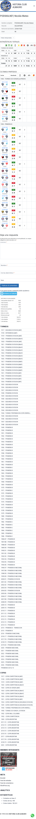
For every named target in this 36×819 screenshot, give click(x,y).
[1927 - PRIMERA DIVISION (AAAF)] (18, 361)
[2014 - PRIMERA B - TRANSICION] (18, 627)
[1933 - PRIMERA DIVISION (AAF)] (18, 378)
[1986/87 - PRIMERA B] (18, 539)
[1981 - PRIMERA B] (18, 519)
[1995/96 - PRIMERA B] (18, 564)
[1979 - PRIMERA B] (18, 513)
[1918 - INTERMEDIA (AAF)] (18, 333)
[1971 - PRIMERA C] (18, 490)
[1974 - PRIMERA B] (18, 499)
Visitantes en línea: (9, 798)
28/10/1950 (5, 89)
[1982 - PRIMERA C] (18, 522)
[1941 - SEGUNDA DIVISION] (18, 401)
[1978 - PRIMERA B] (18, 510)
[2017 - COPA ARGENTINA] (18, 736)
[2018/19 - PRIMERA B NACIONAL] (18, 642)
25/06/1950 (5, 182)
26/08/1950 (5, 148)
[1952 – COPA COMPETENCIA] (18, 716)
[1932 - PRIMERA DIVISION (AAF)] (18, 376)
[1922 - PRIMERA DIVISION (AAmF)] (18, 347)
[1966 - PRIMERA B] (18, 476)
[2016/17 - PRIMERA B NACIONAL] (18, 636)
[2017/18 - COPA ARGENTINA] (18, 739)
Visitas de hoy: (7, 801)
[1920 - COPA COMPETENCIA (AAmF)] (18, 685)
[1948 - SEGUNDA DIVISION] (18, 424)
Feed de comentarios (6, 783)
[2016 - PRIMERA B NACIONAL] (18, 633)
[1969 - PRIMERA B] (18, 484)
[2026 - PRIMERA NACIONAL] (18, 665)
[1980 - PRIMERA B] (18, 516)
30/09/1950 (5, 116)
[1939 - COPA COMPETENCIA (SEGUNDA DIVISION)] (18, 705)
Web (2, 280)
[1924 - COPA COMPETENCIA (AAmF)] (18, 690)
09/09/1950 (5, 141)
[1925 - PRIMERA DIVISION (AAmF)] (18, 356)
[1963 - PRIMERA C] (18, 467)
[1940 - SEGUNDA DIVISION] (18, 398)
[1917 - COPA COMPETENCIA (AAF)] (18, 676)
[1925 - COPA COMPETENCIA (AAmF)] (18, 693)
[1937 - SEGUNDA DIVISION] (18, 390)
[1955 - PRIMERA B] (18, 444)
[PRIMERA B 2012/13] (18, 668)
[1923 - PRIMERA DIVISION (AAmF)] (18, 350)
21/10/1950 (5, 95)
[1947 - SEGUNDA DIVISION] (18, 421)
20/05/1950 (5, 202)
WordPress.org (5, 785)
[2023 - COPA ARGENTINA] (18, 745)
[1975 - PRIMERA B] (18, 502)
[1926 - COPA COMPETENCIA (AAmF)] (18, 696)
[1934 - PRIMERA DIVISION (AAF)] (18, 381)
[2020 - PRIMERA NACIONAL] (18, 647)
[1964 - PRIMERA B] (18, 470)
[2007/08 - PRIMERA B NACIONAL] (18, 599)
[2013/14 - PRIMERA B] (18, 625)
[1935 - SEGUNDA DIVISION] (18, 384)
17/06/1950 (5, 189)
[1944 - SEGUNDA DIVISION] (18, 410)
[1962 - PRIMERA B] (18, 464)
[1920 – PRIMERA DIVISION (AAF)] (18, 341)
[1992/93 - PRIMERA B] (18, 556)
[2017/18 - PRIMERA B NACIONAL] (18, 639)
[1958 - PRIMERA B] (18, 453)
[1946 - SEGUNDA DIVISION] (18, 419)
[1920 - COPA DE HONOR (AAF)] (18, 687)
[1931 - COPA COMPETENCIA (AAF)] (18, 699)
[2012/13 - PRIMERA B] (18, 616)
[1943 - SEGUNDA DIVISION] (18, 407)
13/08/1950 (5, 154)
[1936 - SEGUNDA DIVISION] (18, 387)
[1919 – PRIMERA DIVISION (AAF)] (18, 336)
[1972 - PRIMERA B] (18, 493)
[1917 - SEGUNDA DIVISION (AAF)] (18, 330)
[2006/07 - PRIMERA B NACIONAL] (18, 596)
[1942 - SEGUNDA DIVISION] (18, 404)
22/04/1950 (5, 209)
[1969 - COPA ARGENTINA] (18, 719)
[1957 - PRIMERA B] (18, 450)
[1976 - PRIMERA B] (18, 504)
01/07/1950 (5, 175)
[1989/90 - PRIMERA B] (18, 547)
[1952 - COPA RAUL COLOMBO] (18, 713)
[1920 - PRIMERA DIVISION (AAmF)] (18, 338)
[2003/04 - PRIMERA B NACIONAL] (18, 587)
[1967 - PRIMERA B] (18, 479)
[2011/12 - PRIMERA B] (18, 613)
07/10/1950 (5, 109)
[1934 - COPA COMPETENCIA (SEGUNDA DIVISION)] (18, 702)
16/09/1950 (5, 134)
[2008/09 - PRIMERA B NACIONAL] (18, 602)
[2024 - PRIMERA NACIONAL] (18, 659)
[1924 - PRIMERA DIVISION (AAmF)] (18, 353)
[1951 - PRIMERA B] (18, 433)
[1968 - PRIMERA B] (18, 481)
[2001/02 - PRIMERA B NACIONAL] (18, 582)
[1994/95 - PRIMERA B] (18, 562)
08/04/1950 (5, 216)
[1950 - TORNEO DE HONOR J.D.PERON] (18, 710)
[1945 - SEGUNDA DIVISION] (18, 416)
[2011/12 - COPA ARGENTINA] (18, 722)
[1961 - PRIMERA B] (18, 461)
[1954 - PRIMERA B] (18, 441)
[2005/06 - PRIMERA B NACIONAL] (18, 593)
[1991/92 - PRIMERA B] (18, 553)
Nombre (4, 265)
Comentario (3, 242)
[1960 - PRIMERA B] (18, 459)
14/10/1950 (5, 102)
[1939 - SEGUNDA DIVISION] (18, 396)
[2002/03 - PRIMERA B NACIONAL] (18, 585)
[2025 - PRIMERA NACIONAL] (18, 662)
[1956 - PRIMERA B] (18, 447)
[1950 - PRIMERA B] (18, 430)
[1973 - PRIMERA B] (18, 496)
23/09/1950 (5, 127)
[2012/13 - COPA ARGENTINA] (18, 725)
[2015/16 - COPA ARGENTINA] (18, 733)
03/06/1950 (5, 196)
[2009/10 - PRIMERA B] (18, 605)
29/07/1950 (5, 168)
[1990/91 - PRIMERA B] (18, 550)
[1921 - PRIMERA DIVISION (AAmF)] (18, 344)
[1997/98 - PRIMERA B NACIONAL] (18, 570)
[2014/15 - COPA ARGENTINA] (18, 730)
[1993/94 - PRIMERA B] (18, 559)
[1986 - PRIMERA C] (18, 536)
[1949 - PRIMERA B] (18, 427)
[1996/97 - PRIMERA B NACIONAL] (18, 567)
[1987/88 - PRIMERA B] (18, 542)
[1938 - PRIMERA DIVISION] (18, 393)
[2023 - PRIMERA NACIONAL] (18, 656)
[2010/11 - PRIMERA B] (18, 610)
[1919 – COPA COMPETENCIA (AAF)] (18, 682)
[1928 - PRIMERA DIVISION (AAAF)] (18, 364)
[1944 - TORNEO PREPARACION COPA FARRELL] (18, 413)
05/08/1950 (5, 161)
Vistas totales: (7, 803)
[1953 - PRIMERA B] (18, 439)
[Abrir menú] (34, 6)
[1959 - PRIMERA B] (18, 456)
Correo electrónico (7, 273)
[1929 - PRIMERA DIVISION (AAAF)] (18, 367)
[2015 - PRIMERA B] (18, 630)
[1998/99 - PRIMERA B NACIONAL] (18, 573)
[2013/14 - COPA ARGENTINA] (18, 728)
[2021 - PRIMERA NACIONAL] (18, 650)
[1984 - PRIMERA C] (18, 530)
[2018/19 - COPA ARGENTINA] (18, 742)
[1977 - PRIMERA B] (18, 507)
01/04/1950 (5, 223)
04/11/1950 (5, 82)
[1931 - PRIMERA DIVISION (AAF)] (18, 373)
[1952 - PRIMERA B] (18, 436)
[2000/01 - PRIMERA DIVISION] (18, 579)
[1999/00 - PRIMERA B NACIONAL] (18, 576)
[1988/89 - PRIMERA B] (18, 544)
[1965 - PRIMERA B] (18, 473)
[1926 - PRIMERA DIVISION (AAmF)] (18, 358)
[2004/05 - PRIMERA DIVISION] (18, 590)
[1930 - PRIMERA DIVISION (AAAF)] (18, 370)
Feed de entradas (5, 780)
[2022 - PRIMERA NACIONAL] (18, 653)
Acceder (2, 778)
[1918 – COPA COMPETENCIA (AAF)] (18, 679)
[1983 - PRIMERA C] (18, 524)
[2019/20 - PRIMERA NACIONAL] (18, 645)
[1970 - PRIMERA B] (18, 487)
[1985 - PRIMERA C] (18, 533)
